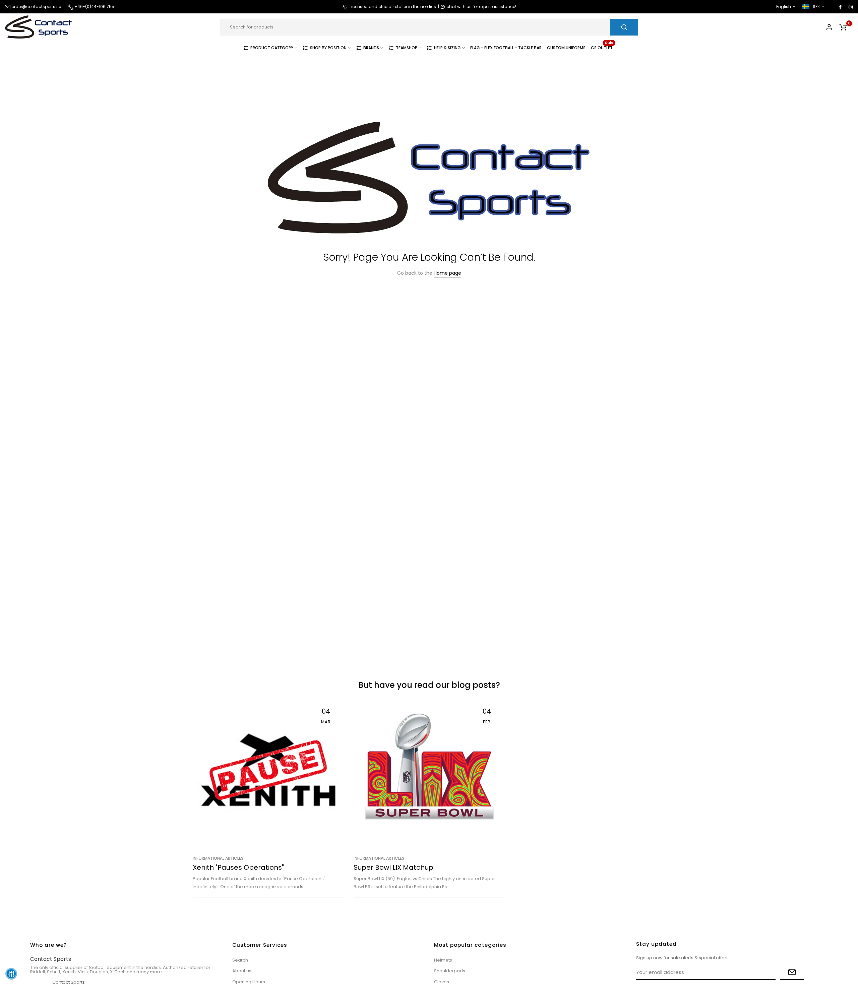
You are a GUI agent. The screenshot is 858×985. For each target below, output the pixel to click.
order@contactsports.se (35, 6)
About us (241, 971)
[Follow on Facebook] (840, 6)
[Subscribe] (792, 972)
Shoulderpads (449, 971)
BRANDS (371, 48)
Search (240, 960)
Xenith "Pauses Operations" (238, 867)
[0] (843, 27)
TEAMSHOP (406, 48)
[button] (11, 974)
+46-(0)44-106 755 (93, 6)
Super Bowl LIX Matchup (393, 867)
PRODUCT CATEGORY (271, 48)
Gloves (441, 982)
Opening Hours (248, 982)
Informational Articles (218, 858)
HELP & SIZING (447, 48)
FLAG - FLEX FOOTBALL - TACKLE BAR (506, 48)
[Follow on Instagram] (850, 6)
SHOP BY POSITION (328, 48)
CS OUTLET (602, 47)
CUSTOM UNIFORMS (566, 48)
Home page (447, 273)
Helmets (443, 960)
